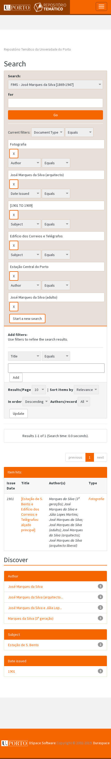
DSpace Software (42, 743)
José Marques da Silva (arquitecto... (35, 597)
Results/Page (19, 389)
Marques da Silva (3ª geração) (30, 618)
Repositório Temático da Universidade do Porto (37, 49)
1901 (11, 671)
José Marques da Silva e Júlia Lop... (35, 607)
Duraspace (101, 743)
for (10, 94)
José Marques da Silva (25, 586)
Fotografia (96, 498)
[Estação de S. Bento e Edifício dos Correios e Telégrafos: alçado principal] (32, 514)
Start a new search (27, 318)
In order (15, 401)
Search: (14, 76)
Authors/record (63, 401)
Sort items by (61, 389)
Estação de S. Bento (23, 645)
